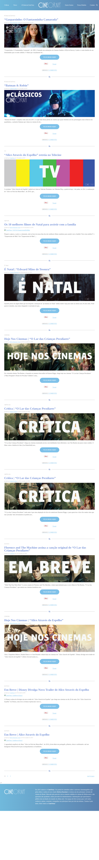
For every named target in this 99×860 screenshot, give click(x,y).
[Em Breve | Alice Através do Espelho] (13, 740)
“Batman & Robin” (16, 85)
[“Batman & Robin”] (49, 103)
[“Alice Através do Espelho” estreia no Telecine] (49, 173)
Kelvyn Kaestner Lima (15, 22)
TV (5, 151)
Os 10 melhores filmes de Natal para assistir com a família (40, 224)
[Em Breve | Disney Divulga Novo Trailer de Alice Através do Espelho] (13, 695)
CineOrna (12, 158)
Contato (92, 5)
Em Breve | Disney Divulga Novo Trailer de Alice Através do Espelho (46, 689)
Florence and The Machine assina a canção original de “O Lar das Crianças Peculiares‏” (45, 549)
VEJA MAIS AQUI (49, 57)
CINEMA (7, 335)
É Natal (6, 265)
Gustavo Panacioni (14, 272)
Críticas (6, 5)
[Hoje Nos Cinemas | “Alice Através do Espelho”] (49, 638)
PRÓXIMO (90, 776)
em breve (6, 543)
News (15, 5)
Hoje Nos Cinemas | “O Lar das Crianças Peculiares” (37, 338)
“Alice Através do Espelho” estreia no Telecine (32, 154)
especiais (6, 220)
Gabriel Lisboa (13, 88)
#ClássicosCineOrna (28, 5)
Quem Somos (69, 5)
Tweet (54, 64)
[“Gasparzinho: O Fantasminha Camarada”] (49, 35)
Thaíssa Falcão (13, 411)
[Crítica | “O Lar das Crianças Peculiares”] (49, 496)
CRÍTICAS (7, 405)
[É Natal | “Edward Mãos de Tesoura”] (49, 287)
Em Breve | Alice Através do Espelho (26, 734)
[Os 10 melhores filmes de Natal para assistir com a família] (17, 230)
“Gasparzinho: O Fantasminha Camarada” (31, 19)
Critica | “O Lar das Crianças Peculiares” (30, 408)
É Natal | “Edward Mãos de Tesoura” (27, 269)
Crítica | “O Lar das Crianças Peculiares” (30, 478)
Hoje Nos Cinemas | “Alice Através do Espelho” (33, 620)
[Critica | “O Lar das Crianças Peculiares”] (49, 426)
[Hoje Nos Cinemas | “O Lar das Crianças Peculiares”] (49, 357)
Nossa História (81, 5)
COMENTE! (49, 70)
